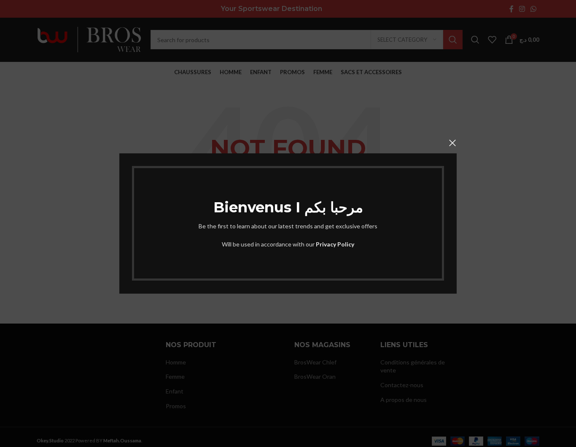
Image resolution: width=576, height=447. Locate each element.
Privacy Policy (335, 244)
